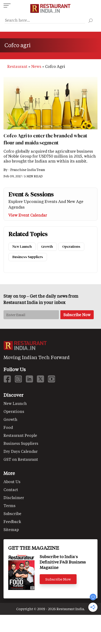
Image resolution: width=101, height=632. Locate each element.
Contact (11, 489)
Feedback (12, 521)
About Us (12, 481)
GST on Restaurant (21, 459)
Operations (71, 247)
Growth (47, 247)
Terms (10, 505)
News (36, 66)
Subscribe (12, 513)
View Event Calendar (27, 215)
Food (8, 427)
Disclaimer (14, 497)
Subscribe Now (58, 579)
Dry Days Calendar (21, 451)
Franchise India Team (27, 169)
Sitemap (11, 529)
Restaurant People (20, 435)
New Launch (22, 247)
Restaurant (17, 66)
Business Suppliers (27, 257)
